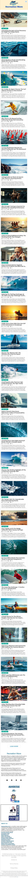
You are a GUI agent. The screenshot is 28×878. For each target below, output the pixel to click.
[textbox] (14, 7)
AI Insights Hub (5, 833)
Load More (14, 746)
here (17, 876)
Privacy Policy (14, 868)
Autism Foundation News (8, 844)
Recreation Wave (5, 839)
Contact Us (14, 860)
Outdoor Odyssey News (7, 841)
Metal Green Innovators (7, 843)
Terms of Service (14, 864)
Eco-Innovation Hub (6, 842)
